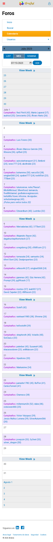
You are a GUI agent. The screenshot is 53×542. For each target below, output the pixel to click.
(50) (23, 172)
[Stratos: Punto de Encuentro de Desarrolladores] (26, 4)
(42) (24, 226)
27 (5, 87)
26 (5, 81)
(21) (39, 247)
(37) (40, 112)
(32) (39, 211)
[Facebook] (22, 528)
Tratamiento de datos (21, 535)
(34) (22, 256)
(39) (29, 149)
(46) (38, 404)
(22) (12, 292)
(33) (10, 338)
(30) (24, 140)
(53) (22, 439)
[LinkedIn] (17, 528)
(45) (25, 383)
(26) (40, 115)
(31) (26, 161)
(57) (22, 289)
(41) (40, 383)
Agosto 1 (8, 482)
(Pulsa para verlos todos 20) (17, 202)
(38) (37, 172)
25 (5, 75)
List (8, 56)
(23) (29, 164)
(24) (14, 164)
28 (5, 92)
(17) (23, 280)
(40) (24, 211)
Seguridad (34, 535)
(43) (23, 112)
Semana (31, 56)
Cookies (43, 535)
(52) (24, 404)
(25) (21, 152)
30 (5, 104)
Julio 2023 (26, 48)
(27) (17, 238)
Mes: (18, 56)
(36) (9, 152)
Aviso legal (7, 535)
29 (5, 98)
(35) (9, 115)
